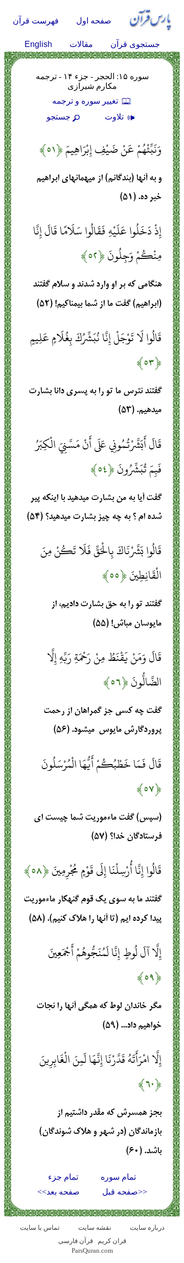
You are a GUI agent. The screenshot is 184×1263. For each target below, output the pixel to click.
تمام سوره (118, 1177)
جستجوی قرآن (135, 44)
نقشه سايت (94, 1227)
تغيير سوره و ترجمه (86, 101)
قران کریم (112, 1241)
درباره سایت (147, 1227)
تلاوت (115, 116)
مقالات (81, 44)
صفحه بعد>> (58, 1191)
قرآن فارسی (75, 1241)
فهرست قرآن (36, 20)
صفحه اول (93, 20)
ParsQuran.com (92, 1250)
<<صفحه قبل (124, 1191)
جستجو (59, 116)
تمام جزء (63, 1177)
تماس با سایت (40, 1227)
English (38, 44)
